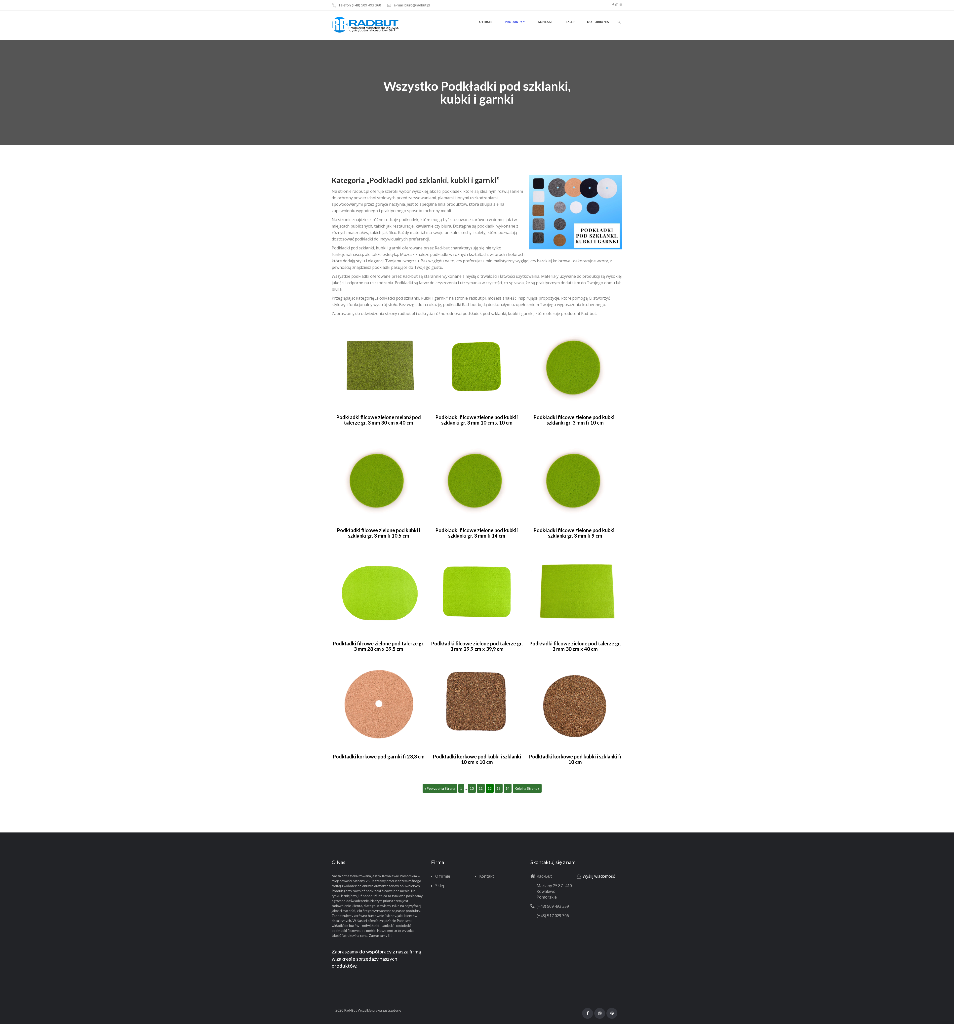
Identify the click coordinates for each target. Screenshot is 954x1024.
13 (499, 788)
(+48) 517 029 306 (553, 915)
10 (472, 788)
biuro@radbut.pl (417, 5)
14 (508, 788)
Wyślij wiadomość (599, 876)
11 (481, 788)
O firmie (442, 876)
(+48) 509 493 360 (366, 5)
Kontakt (486, 876)
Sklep (440, 885)
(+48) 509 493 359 (553, 906)
